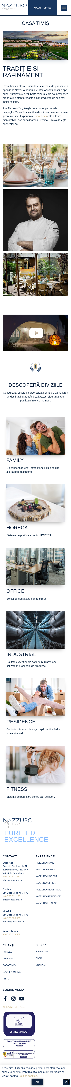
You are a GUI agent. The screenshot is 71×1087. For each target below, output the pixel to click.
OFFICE (15, 591)
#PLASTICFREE (42, 7)
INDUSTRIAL (21, 654)
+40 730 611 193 (11, 896)
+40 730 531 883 (11, 876)
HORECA (17, 527)
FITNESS (16, 789)
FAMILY (15, 460)
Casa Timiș (40, 116)
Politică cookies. (28, 1076)
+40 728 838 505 (11, 918)
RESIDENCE (21, 721)
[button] (64, 8)
